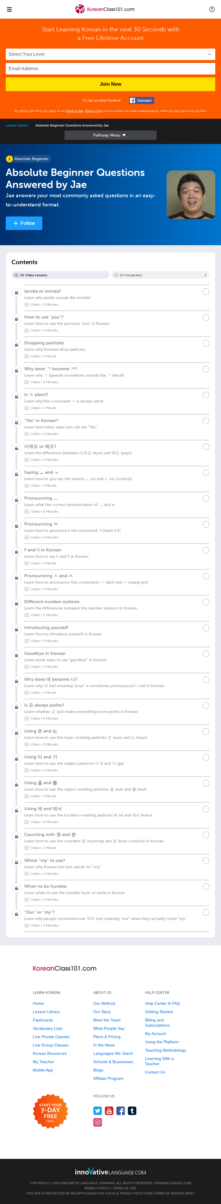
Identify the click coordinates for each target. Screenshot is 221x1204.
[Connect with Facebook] (141, 100)
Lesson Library (17, 125)
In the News (104, 1045)
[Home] (105, 13)
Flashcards (43, 1020)
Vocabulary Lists (47, 1028)
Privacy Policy (94, 110)
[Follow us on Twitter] (97, 1110)
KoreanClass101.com (172, 1183)
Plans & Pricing (107, 1036)
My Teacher (43, 1061)
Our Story (102, 1011)
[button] (211, 9)
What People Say (109, 1028)
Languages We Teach (113, 1053)
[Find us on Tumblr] (132, 1110)
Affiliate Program (108, 1078)
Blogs (98, 1070)
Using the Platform (162, 1042)
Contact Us (155, 1072)
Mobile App (43, 1070)
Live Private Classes (51, 1036)
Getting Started (159, 1011)
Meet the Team (107, 1020)
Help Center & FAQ (162, 1003)
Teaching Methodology (165, 1050)
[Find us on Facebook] (120, 1110)
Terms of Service (169, 1193)
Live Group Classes (50, 1045)
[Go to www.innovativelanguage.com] (110, 1171)
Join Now (110, 84)
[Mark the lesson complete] (206, 291)
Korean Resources (50, 1053)
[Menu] (9, 9)
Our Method (104, 1003)
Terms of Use (74, 110)
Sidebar (110, 135)
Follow (27, 223)
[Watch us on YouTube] (109, 1110)
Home (38, 1003)
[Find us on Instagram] (97, 1122)
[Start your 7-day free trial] (50, 1111)
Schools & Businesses (113, 1061)
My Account (155, 1033)
